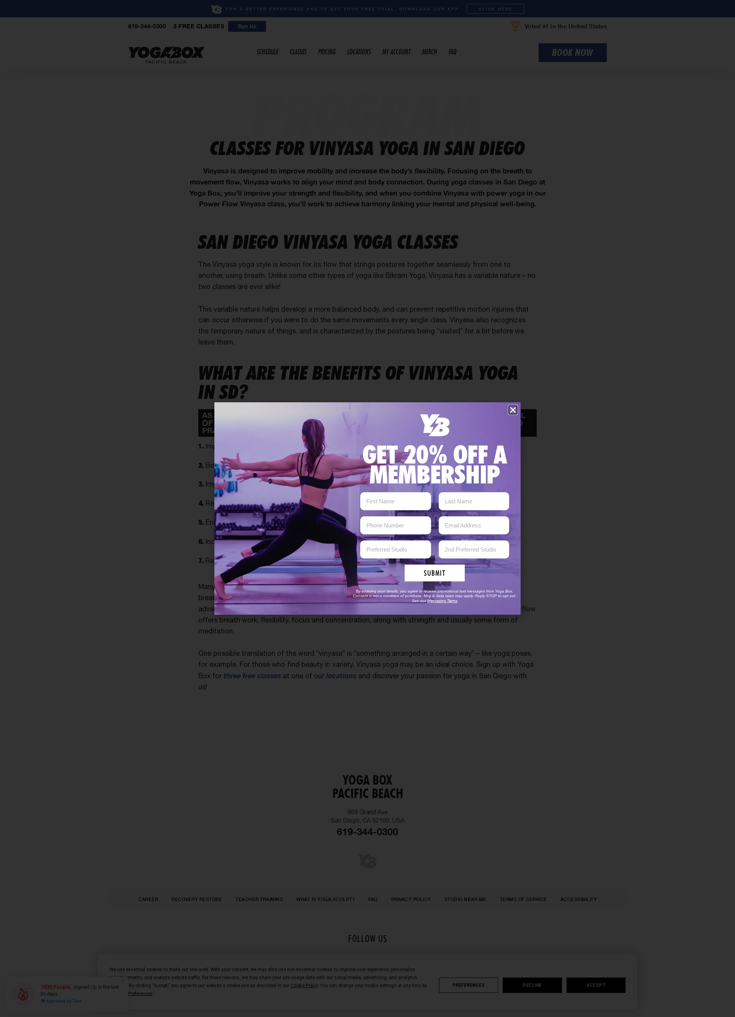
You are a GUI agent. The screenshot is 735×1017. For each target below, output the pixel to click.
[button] (513, 410)
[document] (367, 508)
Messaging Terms (442, 600)
